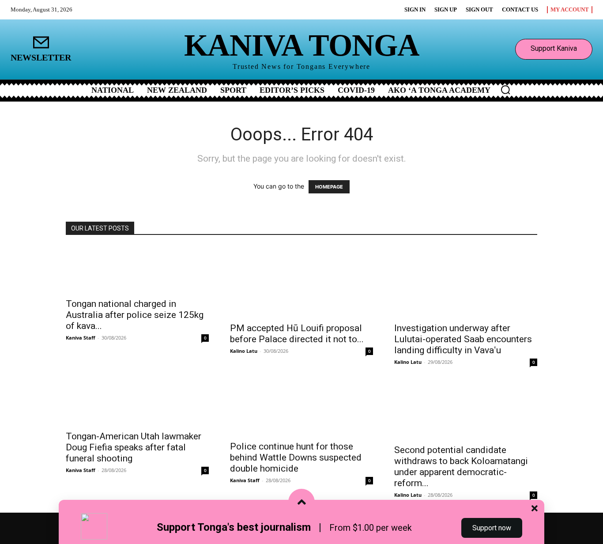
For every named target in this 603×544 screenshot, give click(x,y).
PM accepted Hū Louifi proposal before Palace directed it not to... (297, 333)
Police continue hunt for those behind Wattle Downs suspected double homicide (296, 457)
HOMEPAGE (329, 187)
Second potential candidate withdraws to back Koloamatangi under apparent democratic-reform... (461, 466)
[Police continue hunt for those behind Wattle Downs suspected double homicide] (301, 407)
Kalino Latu (243, 351)
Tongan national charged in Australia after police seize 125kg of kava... (135, 314)
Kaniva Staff (80, 337)
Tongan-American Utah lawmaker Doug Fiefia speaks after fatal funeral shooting (133, 447)
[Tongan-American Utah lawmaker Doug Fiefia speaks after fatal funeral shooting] (137, 403)
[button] (505, 89)
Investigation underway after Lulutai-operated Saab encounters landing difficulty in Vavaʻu (463, 339)
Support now (491, 528)
